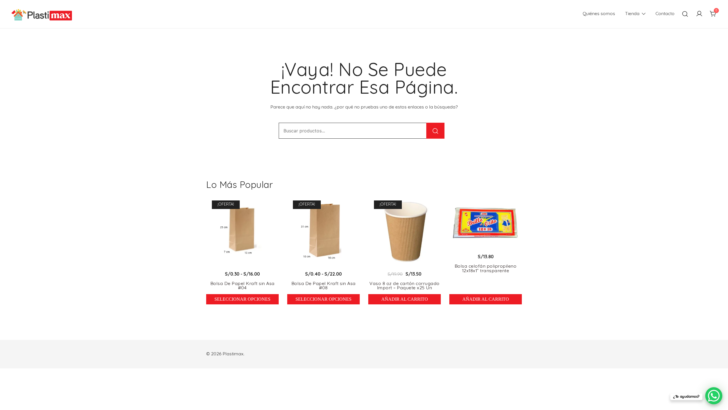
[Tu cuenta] (699, 14)
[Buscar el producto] (435, 131)
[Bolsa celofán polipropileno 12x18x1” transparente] (485, 222)
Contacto (665, 14)
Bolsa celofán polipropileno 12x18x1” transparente (486, 268)
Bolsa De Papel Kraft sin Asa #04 (242, 286)
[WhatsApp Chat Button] (713, 395)
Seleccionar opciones (242, 299)
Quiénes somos (599, 14)
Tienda (632, 14)
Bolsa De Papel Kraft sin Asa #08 (323, 286)
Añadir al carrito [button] (404, 299)
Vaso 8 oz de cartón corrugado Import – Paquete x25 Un (404, 286)
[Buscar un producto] (685, 14)
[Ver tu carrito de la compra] (713, 14)
